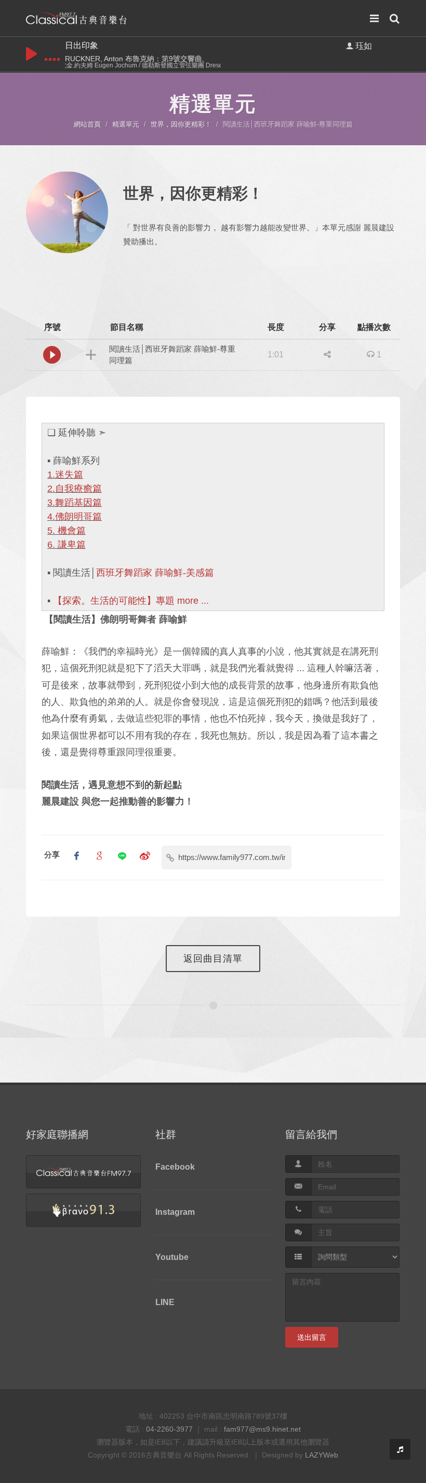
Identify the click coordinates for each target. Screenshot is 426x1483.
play (31, 54)
